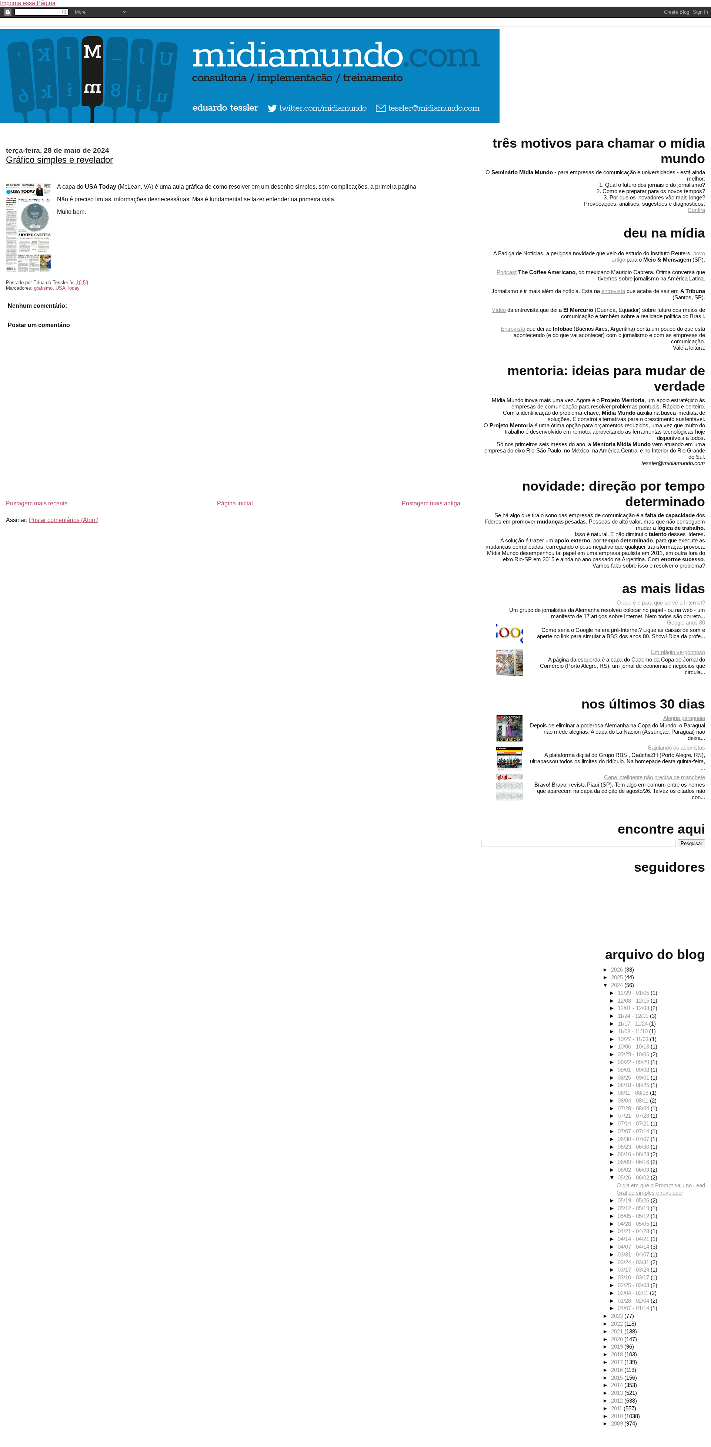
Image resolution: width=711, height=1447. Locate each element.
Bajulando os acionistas (676, 747)
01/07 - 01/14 (634, 1308)
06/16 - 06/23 (634, 1154)
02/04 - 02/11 (634, 1293)
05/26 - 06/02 (634, 1177)
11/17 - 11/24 (633, 1023)
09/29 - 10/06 (634, 1054)
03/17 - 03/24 (634, 1269)
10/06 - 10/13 (634, 1046)
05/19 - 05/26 (634, 1200)
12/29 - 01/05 (634, 993)
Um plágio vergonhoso (678, 652)
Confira (696, 210)
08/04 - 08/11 (634, 1100)
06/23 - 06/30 (634, 1147)
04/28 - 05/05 (634, 1224)
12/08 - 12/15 (634, 1000)
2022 (617, 1323)
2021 (617, 1331)
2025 (617, 977)
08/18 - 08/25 (634, 1085)
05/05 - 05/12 (634, 1216)
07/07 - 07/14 (634, 1131)
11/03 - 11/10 (633, 1031)
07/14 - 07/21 (634, 1123)
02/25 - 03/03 (634, 1285)
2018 (617, 1354)
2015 (617, 1377)
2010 (617, 1416)
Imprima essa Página (28, 3)
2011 (617, 1408)
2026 (617, 969)
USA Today (68, 288)
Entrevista (513, 329)
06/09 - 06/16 (634, 1162)
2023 (617, 1316)
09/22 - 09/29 (634, 1062)
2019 (617, 1346)
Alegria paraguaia (684, 718)
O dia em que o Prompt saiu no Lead (661, 1185)
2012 (617, 1400)
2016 (617, 1370)
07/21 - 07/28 (634, 1116)
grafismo (43, 288)
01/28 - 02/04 (634, 1301)
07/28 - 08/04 (634, 1108)
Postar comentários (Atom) (64, 520)
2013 (617, 1393)
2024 (617, 985)
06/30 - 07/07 (634, 1139)
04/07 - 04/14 (634, 1247)
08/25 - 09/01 (634, 1077)
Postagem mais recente (37, 503)
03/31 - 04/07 (634, 1254)
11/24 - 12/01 (634, 1016)
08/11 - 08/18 (634, 1093)
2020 (617, 1339)
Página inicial (235, 503)
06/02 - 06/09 (634, 1170)
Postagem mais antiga (431, 503)
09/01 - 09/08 (634, 1070)
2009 (617, 1423)
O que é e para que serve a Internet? (661, 602)
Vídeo (499, 310)
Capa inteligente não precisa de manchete (654, 777)
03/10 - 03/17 (634, 1277)
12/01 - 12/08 (634, 1008)
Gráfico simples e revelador (59, 160)
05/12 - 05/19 (634, 1208)
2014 (617, 1385)
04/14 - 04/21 (634, 1239)
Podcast (507, 272)
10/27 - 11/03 (634, 1039)
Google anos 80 (686, 622)
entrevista (613, 291)
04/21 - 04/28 (634, 1231)
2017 (617, 1362)
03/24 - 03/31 (634, 1262)
